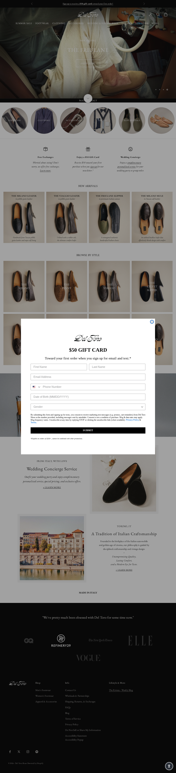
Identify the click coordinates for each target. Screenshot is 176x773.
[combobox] (36, 387)
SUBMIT (88, 430)
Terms (33, 422)
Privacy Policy (132, 420)
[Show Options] (142, 407)
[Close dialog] (152, 321)
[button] (169, 766)
